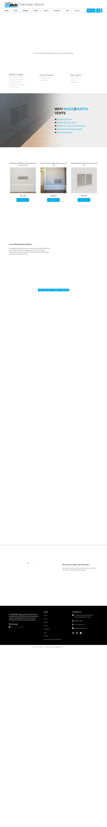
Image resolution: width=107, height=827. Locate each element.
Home (7, 10)
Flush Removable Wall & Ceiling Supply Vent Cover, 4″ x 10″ (22, 164)
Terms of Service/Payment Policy (52, 639)
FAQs (67, 10)
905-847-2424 (78, 621)
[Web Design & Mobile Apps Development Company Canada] (68, 647)
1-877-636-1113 (79, 624)
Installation (56, 10)
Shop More (53, 212)
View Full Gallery (53, 535)
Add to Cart (23, 200)
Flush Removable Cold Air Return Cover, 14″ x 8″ (84, 164)
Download (67, 576)
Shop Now (91, 10)
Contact (76, 10)
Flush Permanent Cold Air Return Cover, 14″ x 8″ (53, 164)
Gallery (45, 10)
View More (14, 260)
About (16, 10)
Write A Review (53, 598)
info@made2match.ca (80, 628)
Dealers (35, 10)
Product (25, 10)
